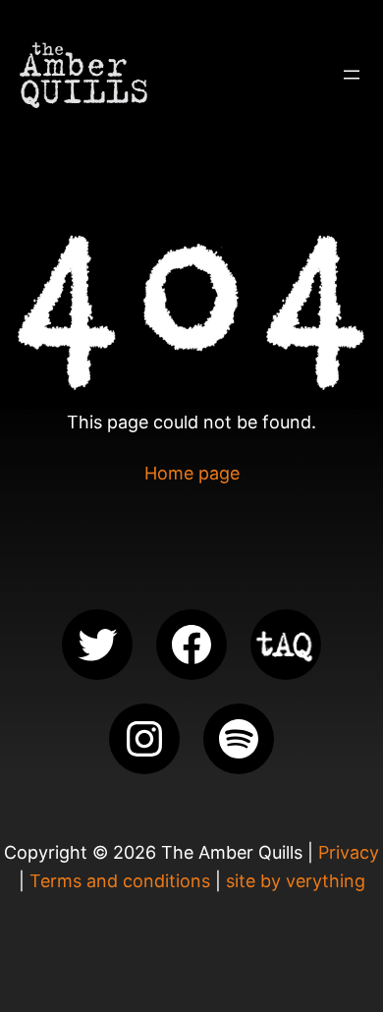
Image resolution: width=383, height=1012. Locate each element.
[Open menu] (351, 74)
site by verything (295, 881)
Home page (192, 473)
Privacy (348, 852)
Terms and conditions (119, 881)
